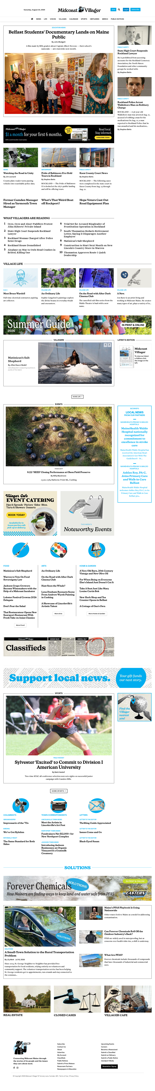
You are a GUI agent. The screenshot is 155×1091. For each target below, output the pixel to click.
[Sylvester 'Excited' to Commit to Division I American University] (59, 723)
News (5, 170)
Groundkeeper (9, 817)
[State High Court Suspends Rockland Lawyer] (135, 35)
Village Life (46, 290)
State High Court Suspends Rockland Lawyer (29, 232)
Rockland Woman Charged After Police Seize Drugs (30, 239)
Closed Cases (65, 1013)
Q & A (5, 290)
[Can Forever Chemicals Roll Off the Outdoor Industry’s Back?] (91, 934)
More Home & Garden (97, 611)
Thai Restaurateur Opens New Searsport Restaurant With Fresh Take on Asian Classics (20, 613)
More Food (20, 623)
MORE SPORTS (58, 789)
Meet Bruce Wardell (14, 294)
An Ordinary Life (50, 294)
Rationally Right (10, 836)
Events (59, 402)
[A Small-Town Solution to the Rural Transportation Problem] (40, 924)
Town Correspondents (54, 813)
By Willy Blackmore (16, 364)
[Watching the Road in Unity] (20, 157)
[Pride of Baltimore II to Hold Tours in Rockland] (58, 157)
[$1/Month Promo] (58, 134)
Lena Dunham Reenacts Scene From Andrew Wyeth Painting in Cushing (58, 593)
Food (6, 564)
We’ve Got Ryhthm (13, 830)
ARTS (43, 564)
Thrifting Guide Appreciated (95, 821)
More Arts (58, 611)
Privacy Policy (74, 1074)
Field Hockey (58, 756)
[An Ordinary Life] (58, 278)
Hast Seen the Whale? (53, 584)
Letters (84, 813)
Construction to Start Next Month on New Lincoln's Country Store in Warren (88, 246)
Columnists (9, 813)
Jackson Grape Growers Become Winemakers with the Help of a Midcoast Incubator (20, 586)
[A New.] (134, 278)
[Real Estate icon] (26, 996)
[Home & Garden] (97, 548)
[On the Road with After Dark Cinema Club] (96, 278)
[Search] (119, 10)
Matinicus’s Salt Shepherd (79, 241)
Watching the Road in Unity (18, 173)
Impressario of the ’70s (15, 821)
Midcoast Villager (31, 1074)
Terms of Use (63, 1074)
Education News (59, 27)
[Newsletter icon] (128, 996)
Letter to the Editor (88, 817)
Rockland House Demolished (24, 245)
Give (113, 9)
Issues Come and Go (91, 830)
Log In (126, 9)
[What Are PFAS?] (91, 958)
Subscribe (135, 9)
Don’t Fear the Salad (14, 604)
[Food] (20, 548)
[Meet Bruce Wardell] (20, 278)
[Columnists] (58, 803)
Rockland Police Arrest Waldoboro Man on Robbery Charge (133, 105)
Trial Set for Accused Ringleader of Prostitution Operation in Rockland (84, 225)
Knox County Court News (94, 173)
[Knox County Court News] (97, 157)
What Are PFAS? (113, 953)
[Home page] (79, 10)
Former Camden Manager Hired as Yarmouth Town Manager (20, 203)
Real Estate (13, 1013)
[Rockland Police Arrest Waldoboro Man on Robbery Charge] (135, 86)
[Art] (58, 548)
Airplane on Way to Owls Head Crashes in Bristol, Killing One (31, 251)
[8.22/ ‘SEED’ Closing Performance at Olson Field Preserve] (59, 434)
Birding (6, 826)
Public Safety (85, 170)
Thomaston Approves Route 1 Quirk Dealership (85, 254)
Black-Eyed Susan (89, 839)
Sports (59, 691)
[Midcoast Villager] (126, 356)
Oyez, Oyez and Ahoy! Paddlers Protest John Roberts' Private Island (30, 225)
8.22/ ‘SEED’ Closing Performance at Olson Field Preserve (58, 470)
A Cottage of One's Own (92, 604)
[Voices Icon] (20, 803)
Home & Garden (88, 564)
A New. (121, 294)
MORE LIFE (77, 394)
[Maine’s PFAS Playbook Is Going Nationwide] (91, 911)
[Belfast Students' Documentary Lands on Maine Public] (59, 83)
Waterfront (46, 170)
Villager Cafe (116, 1013)
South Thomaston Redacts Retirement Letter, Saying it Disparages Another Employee (86, 234)
